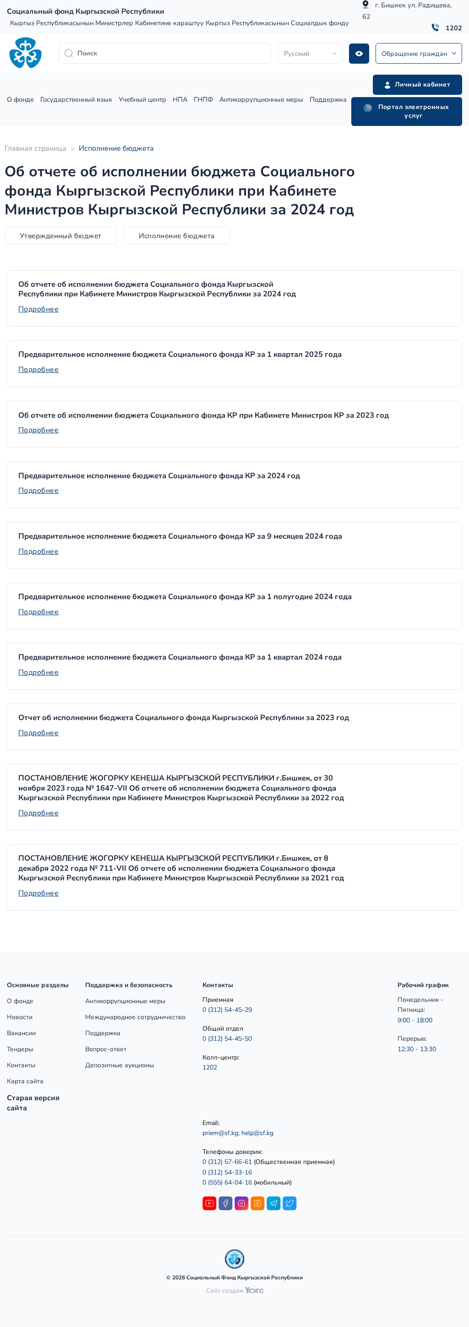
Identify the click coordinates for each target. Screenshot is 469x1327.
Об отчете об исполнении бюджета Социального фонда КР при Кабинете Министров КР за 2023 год (203, 415)
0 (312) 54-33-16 (227, 1172)
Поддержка (328, 99)
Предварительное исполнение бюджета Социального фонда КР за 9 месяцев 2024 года (180, 536)
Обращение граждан (414, 53)
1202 (454, 28)
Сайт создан (225, 1290)
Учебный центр (142, 99)
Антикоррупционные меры (261, 99)
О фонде (20, 99)
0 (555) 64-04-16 (228, 1182)
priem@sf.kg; (221, 1133)
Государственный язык (76, 99)
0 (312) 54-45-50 (227, 1038)
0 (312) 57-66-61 (227, 1162)
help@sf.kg (257, 1133)
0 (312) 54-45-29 (227, 1009)
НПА (180, 99)
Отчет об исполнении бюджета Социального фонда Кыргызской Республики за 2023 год (183, 718)
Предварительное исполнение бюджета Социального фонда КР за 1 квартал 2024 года (180, 657)
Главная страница (35, 148)
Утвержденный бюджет (61, 235)
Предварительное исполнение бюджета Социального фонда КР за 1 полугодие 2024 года (185, 597)
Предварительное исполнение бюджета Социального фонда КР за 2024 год (159, 476)
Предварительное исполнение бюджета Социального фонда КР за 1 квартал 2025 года (180, 354)
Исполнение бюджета (176, 235)
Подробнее (38, 309)
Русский (296, 53)
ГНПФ (203, 99)
